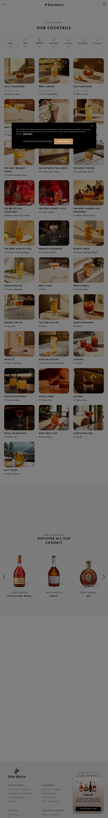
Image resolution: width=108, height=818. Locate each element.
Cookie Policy (27, 134)
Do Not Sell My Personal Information (38, 141)
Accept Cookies (63, 141)
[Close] (92, 126)
